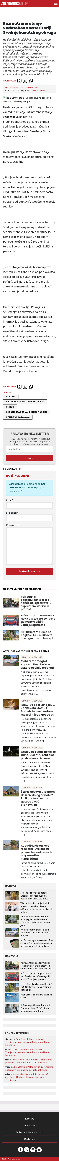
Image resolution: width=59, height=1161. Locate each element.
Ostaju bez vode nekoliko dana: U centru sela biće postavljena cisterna (38, 755)
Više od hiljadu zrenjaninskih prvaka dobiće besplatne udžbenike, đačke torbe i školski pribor (36, 908)
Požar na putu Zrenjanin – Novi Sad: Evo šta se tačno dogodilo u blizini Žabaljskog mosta (38, 620)
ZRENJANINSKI (38, 90)
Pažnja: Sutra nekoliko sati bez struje (36, 996)
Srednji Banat (12, 87)
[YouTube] (39, 1150)
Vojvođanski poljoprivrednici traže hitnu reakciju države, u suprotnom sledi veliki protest (36, 603)
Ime (9, 500)
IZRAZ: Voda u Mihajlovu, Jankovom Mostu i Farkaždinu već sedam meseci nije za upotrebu (38, 710)
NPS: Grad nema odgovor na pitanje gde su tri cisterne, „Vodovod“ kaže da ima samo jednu (35, 921)
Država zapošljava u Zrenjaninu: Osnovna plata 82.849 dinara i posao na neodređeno (36, 1008)
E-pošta (12, 512)
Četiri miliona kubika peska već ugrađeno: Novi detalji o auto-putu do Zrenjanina (26, 1077)
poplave (10, 396)
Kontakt (29, 1118)
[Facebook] (20, 1150)
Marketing (29, 1139)
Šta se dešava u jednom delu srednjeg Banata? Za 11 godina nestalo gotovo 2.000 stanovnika (38, 798)
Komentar (13, 525)
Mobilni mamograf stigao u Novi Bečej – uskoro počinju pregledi (37, 664)
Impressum (29, 1125)
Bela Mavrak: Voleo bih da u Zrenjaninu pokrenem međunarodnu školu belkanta (27, 1042)
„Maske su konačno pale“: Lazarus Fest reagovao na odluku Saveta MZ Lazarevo (34, 895)
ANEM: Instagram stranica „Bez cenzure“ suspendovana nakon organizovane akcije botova (36, 943)
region (10, 406)
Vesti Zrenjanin (29, 87)
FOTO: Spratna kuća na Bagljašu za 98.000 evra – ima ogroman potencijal (38, 635)
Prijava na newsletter (29, 433)
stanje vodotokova (18, 417)
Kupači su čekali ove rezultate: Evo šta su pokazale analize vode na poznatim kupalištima (36, 852)
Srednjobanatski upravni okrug (25, 401)
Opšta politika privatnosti (29, 1132)
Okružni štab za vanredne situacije (26, 412)
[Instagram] (33, 1150)
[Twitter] (26, 1150)
